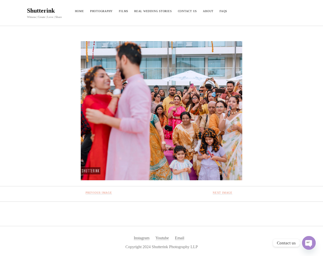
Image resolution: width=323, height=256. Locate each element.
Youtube (162, 238)
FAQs (223, 11)
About (208, 11)
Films (123, 11)
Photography (101, 11)
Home (79, 11)
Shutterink (41, 10)
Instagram (141, 238)
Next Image (222, 192)
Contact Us (187, 11)
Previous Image (99, 192)
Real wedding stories (153, 11)
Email (179, 238)
